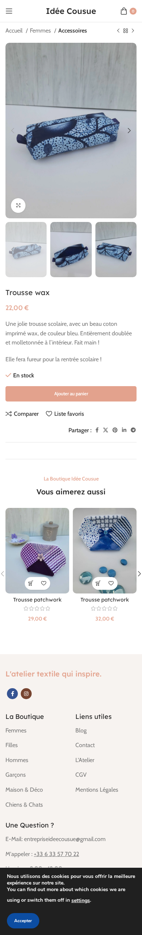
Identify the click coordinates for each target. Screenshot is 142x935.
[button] (31, 583)
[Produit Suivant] (133, 31)
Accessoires (72, 30)
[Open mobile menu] (9, 11)
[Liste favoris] (44, 583)
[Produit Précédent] (118, 31)
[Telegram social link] (133, 430)
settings (80, 900)
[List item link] (34, 730)
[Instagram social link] (26, 693)
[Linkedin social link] (124, 430)
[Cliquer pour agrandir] (18, 205)
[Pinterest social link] (115, 430)
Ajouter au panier (71, 393)
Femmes (41, 30)
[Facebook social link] (97, 430)
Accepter (23, 921)
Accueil (14, 30)
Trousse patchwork (37, 599)
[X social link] (105, 430)
